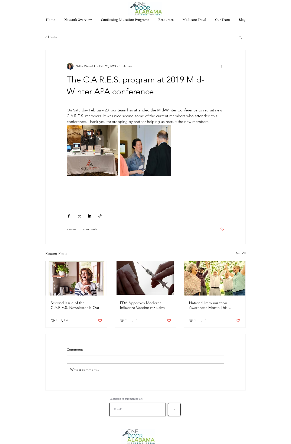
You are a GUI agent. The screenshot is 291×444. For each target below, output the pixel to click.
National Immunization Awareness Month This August (208, 305)
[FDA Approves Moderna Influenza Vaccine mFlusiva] (145, 278)
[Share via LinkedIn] (90, 216)
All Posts (51, 37)
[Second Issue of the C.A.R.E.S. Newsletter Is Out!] (76, 278)
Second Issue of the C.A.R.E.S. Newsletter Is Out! (76, 305)
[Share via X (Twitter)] (79, 216)
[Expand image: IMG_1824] (92, 150)
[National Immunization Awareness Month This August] (214, 278)
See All (241, 253)
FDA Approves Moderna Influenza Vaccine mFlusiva (142, 305)
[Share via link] (100, 216)
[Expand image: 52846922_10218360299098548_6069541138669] (145, 150)
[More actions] (221, 66)
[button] (240, 37)
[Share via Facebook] (69, 216)
